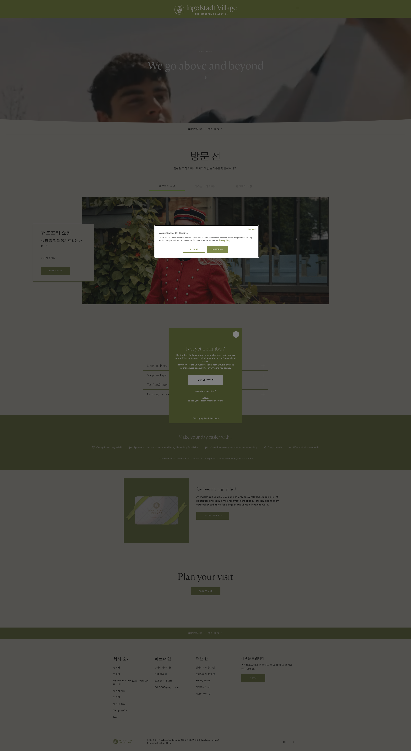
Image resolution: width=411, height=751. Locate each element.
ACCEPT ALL (217, 249)
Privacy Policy (224, 240)
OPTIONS (194, 249)
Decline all (252, 229)
